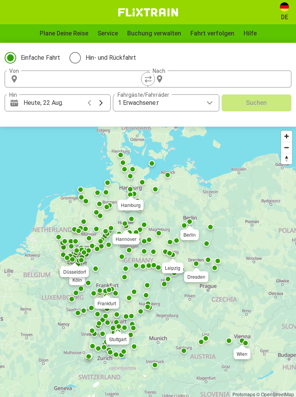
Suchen (256, 102)
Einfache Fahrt (40, 57)
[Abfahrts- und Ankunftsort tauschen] (148, 79)
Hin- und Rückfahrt (111, 57)
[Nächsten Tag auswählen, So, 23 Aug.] (101, 103)
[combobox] (83, 79)
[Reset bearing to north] (286, 158)
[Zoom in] (286, 136)
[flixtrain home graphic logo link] (147, 12)
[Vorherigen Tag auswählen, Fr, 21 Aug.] (89, 103)
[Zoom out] (286, 147)
